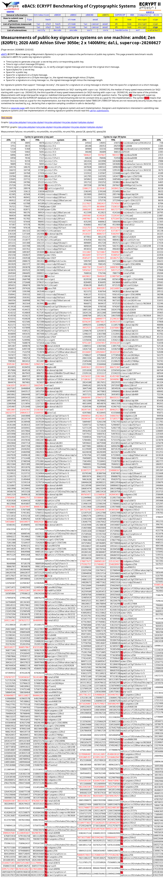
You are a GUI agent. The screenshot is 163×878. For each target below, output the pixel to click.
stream (72, 19)
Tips (29, 19)
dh (116, 19)
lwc (38, 24)
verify (41, 30)
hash (48, 19)
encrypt (142, 19)
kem (129, 19)
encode (73, 30)
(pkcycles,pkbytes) (18, 122)
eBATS (105, 15)
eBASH (57, 15)
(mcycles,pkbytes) (53, 122)
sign (155, 19)
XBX (132, 15)
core (105, 30)
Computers (144, 15)
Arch (156, 15)
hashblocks (121, 30)
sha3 (48, 24)
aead (95, 19)
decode (57, 30)
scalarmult (153, 30)
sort (89, 30)
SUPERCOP (120, 15)
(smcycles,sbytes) (35, 122)
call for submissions (99, 110)
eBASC (73, 15)
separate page (18, 108)
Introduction (41, 15)
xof (138, 30)
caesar (95, 24)
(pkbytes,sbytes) (86, 122)
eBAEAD (89, 15)
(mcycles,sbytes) (70, 122)
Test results (6, 117)
